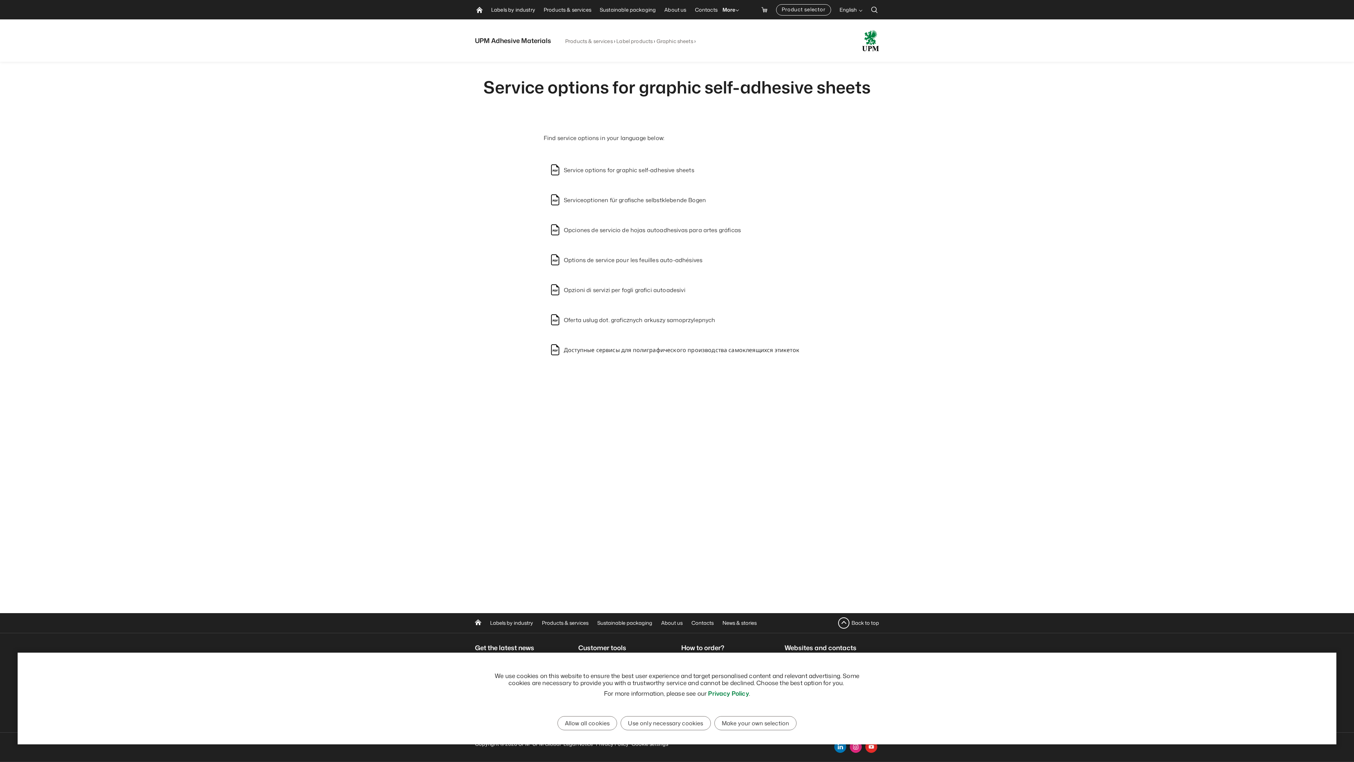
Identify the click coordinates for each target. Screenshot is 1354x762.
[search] (874, 9)
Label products (634, 41)
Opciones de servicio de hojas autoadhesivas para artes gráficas (652, 230)
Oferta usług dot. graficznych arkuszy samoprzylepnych (639, 320)
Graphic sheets (675, 41)
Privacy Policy (728, 693)
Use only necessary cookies (665, 723)
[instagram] (856, 747)
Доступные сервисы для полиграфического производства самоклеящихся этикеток (681, 350)
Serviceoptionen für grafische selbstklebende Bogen (635, 200)
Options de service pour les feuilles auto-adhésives (633, 260)
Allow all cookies (587, 723)
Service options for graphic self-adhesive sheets (629, 170)
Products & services (589, 41)
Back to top (865, 623)
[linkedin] (840, 747)
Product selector (803, 9)
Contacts (702, 623)
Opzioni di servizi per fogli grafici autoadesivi (624, 290)
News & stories (739, 623)
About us (672, 623)
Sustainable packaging (624, 623)
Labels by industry (511, 623)
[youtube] (871, 747)
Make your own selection (755, 723)
